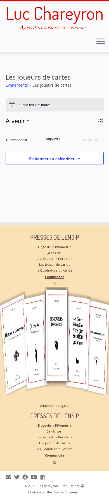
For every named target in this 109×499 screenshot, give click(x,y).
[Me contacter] (10, 477)
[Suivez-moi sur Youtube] (35, 477)
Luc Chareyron (55, 12)
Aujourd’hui (54, 139)
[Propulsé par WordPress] (82, 485)
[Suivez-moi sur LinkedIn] (43, 477)
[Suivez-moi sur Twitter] (18, 477)
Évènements (17, 85)
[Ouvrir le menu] (100, 41)
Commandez (54, 277)
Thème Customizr (66, 492)
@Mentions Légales (54, 405)
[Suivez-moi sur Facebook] (26, 477)
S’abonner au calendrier (51, 158)
